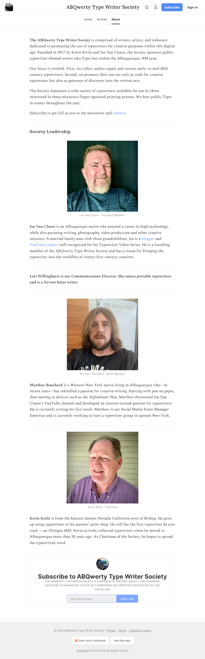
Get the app (122, 640)
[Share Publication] (156, 7)
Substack (83, 650)
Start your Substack (92, 640)
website (119, 113)
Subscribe (172, 7)
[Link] (24, 132)
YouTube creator (44, 245)
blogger (148, 239)
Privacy (111, 630)
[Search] (147, 7)
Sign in (192, 7)
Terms (122, 630)
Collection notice (140, 630)
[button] (88, 19)
